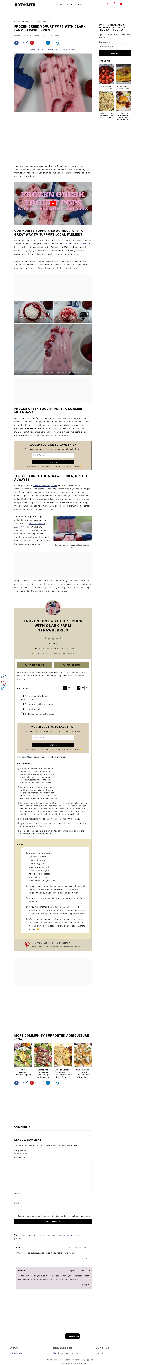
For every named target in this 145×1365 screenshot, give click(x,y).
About (80, 4)
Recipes (69, 4)
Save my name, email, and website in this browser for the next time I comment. (54, 1216)
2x (83, 688)
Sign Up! (57, 1353)
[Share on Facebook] (3, 676)
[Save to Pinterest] (3, 682)
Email (17, 1203)
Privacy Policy (16, 1353)
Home (59, 4)
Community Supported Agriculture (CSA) (36, 21)
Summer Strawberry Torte (45, 485)
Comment (19, 1158)
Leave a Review (68, 50)
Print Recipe (52, 50)
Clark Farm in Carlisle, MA (74, 244)
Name (17, 1193)
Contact (99, 1353)
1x (78, 688)
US (65, 688)
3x (87, 688)
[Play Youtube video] (53, 203)
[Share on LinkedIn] (3, 687)
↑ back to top (72, 1336)
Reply (85, 1259)
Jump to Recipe (37, 50)
